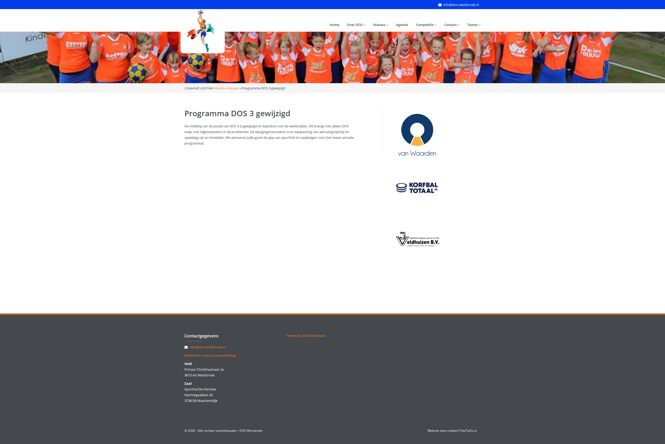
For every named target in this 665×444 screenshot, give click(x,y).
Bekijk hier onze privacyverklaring (210, 355)
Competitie (425, 24)
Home (334, 24)
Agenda (402, 24)
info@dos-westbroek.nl (461, 4)
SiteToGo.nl (468, 430)
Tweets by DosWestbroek (305, 335)
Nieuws (379, 24)
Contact (450, 24)
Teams (472, 24)
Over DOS (355, 24)
